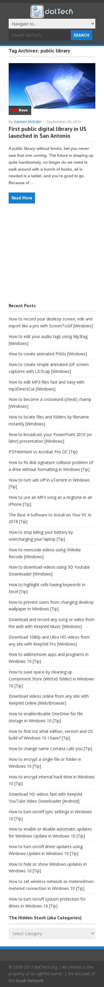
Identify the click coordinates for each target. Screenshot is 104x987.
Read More (22, 198)
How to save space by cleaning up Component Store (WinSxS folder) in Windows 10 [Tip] (51, 678)
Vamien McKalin (28, 121)
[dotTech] (52, 15)
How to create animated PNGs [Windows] (48, 353)
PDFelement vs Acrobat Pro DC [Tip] (43, 451)
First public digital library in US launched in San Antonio (47, 132)
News (23, 110)
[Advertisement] (52, 256)
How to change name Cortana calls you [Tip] (50, 748)
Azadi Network (29, 980)
